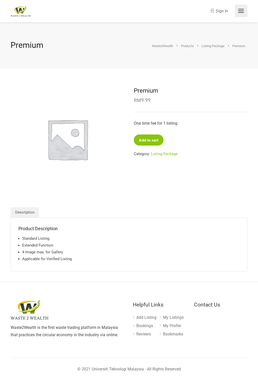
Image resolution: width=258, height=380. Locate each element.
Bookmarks (173, 334)
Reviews (143, 334)
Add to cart (148, 140)
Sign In (221, 11)
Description (25, 212)
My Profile (172, 325)
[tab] (25, 212)
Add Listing (146, 317)
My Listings (173, 317)
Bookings (144, 325)
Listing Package (164, 154)
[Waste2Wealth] (21, 11)
